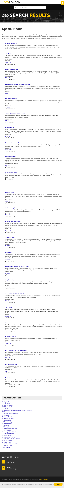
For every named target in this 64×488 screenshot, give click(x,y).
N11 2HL (7, 78)
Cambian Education (10, 323)
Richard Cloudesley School (13, 221)
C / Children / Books (7, 405)
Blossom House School (12, 143)
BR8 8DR (7, 273)
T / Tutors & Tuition (7, 445)
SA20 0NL (8, 259)
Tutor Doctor (8, 307)
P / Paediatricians (6, 430)
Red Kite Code (44, 479)
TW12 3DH (8, 343)
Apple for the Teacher (11, 43)
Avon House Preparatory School (14, 294)
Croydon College (10, 280)
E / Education (5, 415)
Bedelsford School (10, 156)
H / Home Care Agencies (8, 422)
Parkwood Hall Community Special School (17, 266)
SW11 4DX (8, 62)
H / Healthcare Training (8, 418)
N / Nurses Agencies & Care (9, 428)
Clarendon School (10, 336)
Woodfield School (10, 237)
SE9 (6, 371)
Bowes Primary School (11, 69)
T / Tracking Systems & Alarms (10, 444)
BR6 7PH (7, 136)
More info (30, 486)
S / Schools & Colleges (8, 433)
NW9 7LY (7, 246)
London (14, 2)
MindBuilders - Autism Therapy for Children (17, 84)
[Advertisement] (32, 185)
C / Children (5, 408)
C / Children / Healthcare (8, 407)
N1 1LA (7, 93)
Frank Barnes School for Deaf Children (16, 350)
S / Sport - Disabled (7, 442)
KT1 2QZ (7, 165)
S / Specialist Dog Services (9, 437)
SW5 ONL (8, 316)
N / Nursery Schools (7, 427)
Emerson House (9, 192)
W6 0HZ (7, 201)
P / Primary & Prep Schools (9, 432)
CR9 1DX (7, 287)
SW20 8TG (8, 150)
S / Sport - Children (7, 440)
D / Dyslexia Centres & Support (10, 413)
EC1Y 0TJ (8, 230)
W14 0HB (7, 107)
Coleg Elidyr (8, 252)
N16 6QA (7, 120)
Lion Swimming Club (11, 364)
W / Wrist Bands (6, 447)
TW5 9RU (7, 215)
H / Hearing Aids (6, 420)
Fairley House (9, 378)
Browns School (9, 127)
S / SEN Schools (6, 435)
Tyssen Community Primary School (15, 114)
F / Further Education (7, 417)
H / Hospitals (5, 425)
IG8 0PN (7, 301)
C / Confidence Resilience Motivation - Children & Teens (17, 410)
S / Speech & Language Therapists (11, 439)
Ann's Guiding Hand (11, 172)
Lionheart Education (11, 98)
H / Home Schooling (7, 423)
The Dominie (8, 54)
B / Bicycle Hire (6, 402)
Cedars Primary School (11, 208)
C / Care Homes (6, 403)
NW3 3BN (7, 357)
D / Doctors (5, 412)
